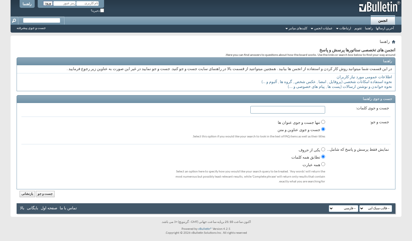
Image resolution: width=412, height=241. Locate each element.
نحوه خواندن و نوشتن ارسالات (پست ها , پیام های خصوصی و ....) (340, 87)
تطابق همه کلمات (306, 157)
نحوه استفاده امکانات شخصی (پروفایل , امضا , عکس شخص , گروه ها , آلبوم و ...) (326, 82)
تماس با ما (68, 208)
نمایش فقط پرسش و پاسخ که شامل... (358, 150)
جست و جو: (379, 122)
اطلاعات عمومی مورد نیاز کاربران (364, 77)
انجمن (382, 21)
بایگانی (32, 208)
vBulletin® (205, 229)
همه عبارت (312, 165)
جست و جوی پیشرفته (31, 28)
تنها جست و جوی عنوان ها (299, 123)
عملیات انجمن (323, 28)
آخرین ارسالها (385, 28)
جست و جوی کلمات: (372, 108)
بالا (22, 208)
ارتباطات (345, 28)
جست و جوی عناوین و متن (299, 130)
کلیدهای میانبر (298, 28)
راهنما (27, 4)
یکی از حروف (310, 150)
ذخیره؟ (95, 11)
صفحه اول (49, 208)
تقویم (358, 28)
